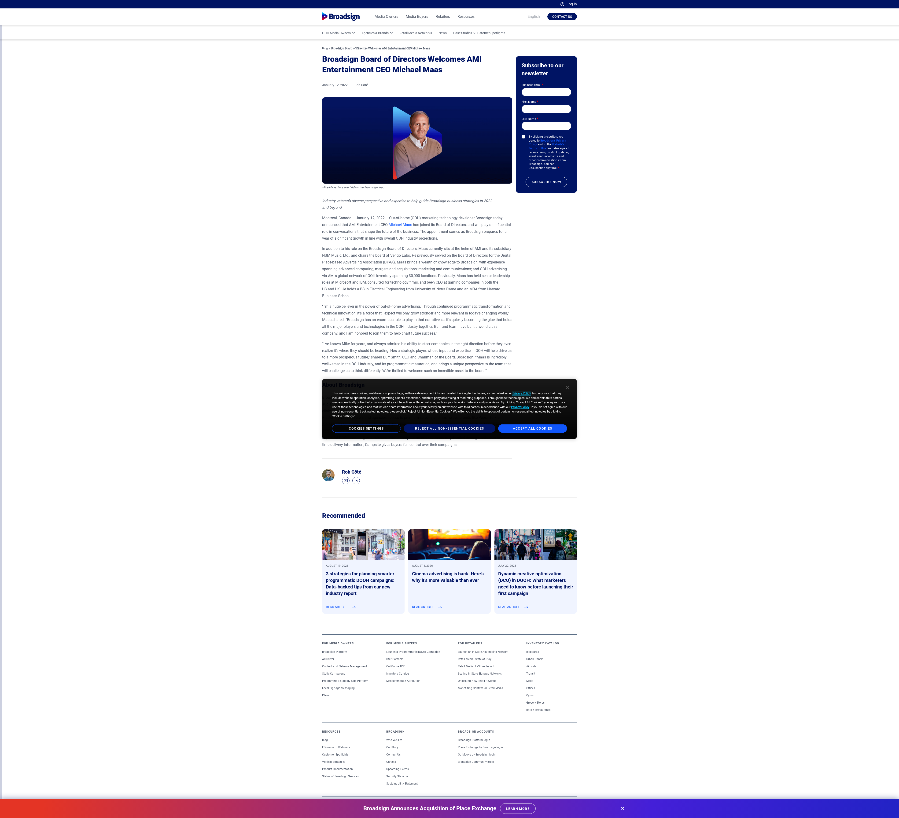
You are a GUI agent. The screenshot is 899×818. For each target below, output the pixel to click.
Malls (529, 681)
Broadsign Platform (334, 652)
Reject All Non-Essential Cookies (449, 429)
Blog (325, 48)
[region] (449, 409)
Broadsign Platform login (474, 740)
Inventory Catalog (397, 673)
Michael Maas (400, 225)
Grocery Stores (535, 702)
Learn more (518, 809)
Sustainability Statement (402, 783)
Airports (531, 666)
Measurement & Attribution (403, 681)
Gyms (530, 695)
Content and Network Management (344, 666)
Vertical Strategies (333, 761)
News (442, 33)
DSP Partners (394, 659)
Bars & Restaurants (538, 710)
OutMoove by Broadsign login (477, 754)
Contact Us (562, 16)
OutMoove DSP (395, 666)
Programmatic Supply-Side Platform (345, 681)
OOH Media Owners (336, 33)
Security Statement (398, 776)
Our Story (392, 747)
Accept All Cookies (532, 429)
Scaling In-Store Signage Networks (480, 673)
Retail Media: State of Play (474, 659)
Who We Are (394, 740)
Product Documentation (337, 769)
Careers (391, 761)
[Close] (567, 387)
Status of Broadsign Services (340, 776)
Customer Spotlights (335, 754)
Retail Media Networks (415, 33)
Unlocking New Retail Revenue (477, 681)
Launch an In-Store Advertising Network (483, 652)
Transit (530, 673)
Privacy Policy (521, 393)
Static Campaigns (333, 673)
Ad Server (328, 659)
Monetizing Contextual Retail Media (480, 688)
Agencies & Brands (375, 33)
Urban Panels (535, 659)
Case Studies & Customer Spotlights (479, 33)
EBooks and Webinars (336, 747)
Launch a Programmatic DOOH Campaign (413, 652)
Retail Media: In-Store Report (476, 666)
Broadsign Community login (476, 761)
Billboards (532, 652)
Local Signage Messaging (338, 688)
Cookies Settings (366, 429)
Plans (325, 695)
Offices (530, 688)
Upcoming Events (397, 769)
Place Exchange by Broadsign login (480, 747)
